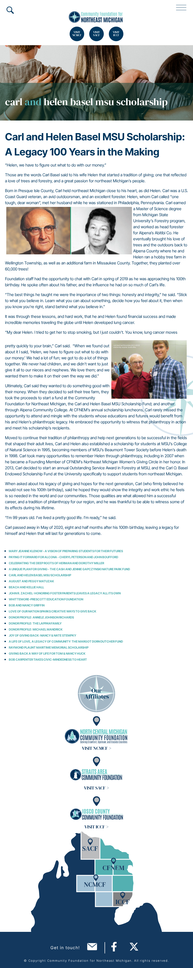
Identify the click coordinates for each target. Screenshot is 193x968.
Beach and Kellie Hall (26, 587)
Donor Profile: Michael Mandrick (36, 629)
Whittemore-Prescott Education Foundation (46, 599)
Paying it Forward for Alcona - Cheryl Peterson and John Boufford (63, 557)
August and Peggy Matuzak (31, 581)
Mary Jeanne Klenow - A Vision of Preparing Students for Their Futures (66, 551)
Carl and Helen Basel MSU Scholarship (40, 575)
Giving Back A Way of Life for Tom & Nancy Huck (47, 653)
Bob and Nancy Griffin (26, 605)
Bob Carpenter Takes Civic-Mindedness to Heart (48, 659)
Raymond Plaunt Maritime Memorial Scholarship (48, 647)
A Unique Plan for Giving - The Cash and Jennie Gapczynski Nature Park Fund (69, 569)
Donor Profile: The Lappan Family (35, 623)
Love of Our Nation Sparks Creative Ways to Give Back (52, 611)
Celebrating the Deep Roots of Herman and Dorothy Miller (56, 563)
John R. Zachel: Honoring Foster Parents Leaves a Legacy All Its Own (65, 593)
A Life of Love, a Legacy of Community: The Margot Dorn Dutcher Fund (66, 641)
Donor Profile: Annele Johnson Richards (41, 617)
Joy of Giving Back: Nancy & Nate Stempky (42, 635)
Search (10, 10)
